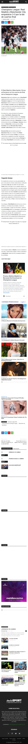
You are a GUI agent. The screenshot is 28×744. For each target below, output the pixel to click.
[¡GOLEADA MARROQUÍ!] (4, 466)
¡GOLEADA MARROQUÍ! (15, 465)
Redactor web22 (6, 19)
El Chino (14, 740)
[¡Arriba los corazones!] (4, 646)
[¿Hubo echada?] (7, 679)
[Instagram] (12, 733)
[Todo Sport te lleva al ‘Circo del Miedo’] (7, 665)
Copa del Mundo (3, 455)
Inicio (2, 5)
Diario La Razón (12, 738)
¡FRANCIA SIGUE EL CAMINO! (16, 458)
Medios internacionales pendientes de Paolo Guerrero (20, 684)
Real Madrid (4, 425)
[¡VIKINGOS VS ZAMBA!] (4, 453)
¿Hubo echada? (4, 684)
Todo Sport (4, 668)
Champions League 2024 (12, 421)
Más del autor (16, 448)
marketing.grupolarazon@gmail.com (17, 724)
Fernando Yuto (4, 630)
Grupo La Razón (5, 738)
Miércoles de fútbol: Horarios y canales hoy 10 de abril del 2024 (7, 442)
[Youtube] (19, 733)
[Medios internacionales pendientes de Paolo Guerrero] (21, 678)
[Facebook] (8, 733)
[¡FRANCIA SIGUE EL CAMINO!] (4, 460)
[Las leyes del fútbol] (4, 640)
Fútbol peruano (17, 669)
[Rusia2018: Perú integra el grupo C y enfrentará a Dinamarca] (4, 653)
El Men (23, 738)
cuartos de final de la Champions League (9, 423)
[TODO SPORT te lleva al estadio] (21, 666)
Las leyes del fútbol (13, 638)
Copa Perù (3, 683)
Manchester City (22, 423)
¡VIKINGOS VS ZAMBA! (15, 452)
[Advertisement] (14, 72)
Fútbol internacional (8, 5)
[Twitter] (15, 733)
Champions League (12, 7)
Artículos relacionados (7, 448)
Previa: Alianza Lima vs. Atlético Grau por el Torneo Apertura (21, 442)
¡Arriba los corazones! (14, 645)
